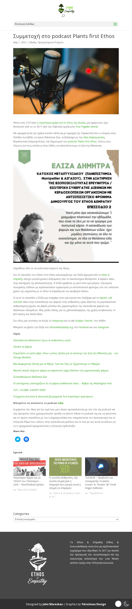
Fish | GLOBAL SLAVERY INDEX (29, 390)
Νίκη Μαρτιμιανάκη (94, 137)
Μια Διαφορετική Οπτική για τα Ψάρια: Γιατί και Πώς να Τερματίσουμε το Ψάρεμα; (56, 364)
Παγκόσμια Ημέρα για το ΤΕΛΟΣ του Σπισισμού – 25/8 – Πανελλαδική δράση (28, 481)
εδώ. (61, 403)
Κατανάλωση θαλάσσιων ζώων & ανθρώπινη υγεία (41, 340)
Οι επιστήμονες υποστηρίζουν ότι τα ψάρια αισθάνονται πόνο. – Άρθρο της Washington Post (62, 383)
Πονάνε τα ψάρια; (22, 346)
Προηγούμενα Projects (50, 42)
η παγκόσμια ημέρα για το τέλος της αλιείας (61, 122)
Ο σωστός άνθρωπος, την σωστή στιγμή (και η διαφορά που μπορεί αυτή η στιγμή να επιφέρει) (65, 483)
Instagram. (103, 327)
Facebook (84, 327)
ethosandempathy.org (61, 327)
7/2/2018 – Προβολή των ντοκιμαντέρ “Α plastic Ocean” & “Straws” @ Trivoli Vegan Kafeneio (100, 483)
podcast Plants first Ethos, (82, 141)
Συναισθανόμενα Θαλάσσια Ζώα (30, 376)
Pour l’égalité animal (86, 126)
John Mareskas (53, 604)
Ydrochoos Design (93, 604)
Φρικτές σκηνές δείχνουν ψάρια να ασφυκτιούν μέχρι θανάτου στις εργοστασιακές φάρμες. (61, 370)
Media (32, 42)
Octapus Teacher (84, 320)
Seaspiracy (57, 320)
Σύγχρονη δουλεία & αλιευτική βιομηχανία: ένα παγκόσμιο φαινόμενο (53, 396)
